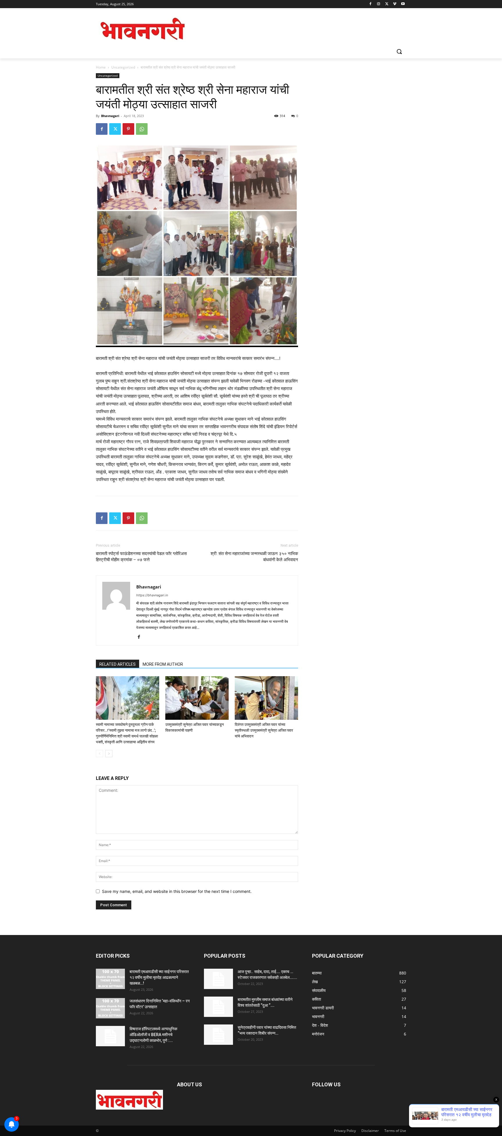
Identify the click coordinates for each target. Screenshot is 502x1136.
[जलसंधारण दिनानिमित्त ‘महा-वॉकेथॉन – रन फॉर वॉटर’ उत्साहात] (110, 1008)
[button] (399, 51)
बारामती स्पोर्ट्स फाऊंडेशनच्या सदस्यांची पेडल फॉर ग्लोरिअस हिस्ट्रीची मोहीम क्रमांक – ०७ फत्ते (141, 556)
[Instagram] (378, 4)
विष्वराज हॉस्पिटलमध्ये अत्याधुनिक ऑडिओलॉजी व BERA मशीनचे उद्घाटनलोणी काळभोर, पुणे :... (153, 1034)
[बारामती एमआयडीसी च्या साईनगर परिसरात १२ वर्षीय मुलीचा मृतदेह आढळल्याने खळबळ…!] (110, 979)
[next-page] (108, 753)
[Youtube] (402, 4)
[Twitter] (386, 4)
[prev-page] (99, 753)
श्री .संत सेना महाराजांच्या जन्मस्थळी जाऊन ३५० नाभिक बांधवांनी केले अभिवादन (254, 556)
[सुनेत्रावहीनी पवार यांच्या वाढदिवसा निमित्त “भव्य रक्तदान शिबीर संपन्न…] (218, 1034)
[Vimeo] (394, 4)
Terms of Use (395, 1130)
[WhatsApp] (142, 129)
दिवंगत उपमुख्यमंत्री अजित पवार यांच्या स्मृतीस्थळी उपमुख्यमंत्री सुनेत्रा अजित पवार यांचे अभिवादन (264, 730)
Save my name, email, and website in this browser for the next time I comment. (177, 891)
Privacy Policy (345, 1130)
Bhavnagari (110, 116)
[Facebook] (370, 4)
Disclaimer (370, 1130)
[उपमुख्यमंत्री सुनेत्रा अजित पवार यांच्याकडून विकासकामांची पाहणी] (197, 698)
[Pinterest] (128, 129)
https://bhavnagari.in (152, 595)
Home (101, 67)
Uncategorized (123, 67)
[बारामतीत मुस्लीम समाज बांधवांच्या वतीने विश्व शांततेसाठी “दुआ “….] (218, 1007)
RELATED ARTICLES (117, 664)
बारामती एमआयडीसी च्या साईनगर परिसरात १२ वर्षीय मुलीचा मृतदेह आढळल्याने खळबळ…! (159, 977)
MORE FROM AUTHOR (163, 664)
